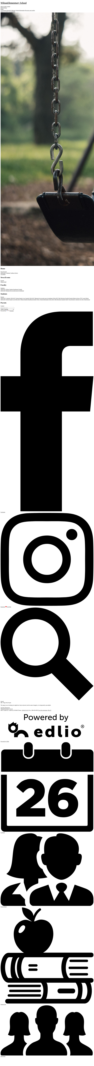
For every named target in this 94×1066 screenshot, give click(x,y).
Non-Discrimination (43, 710)
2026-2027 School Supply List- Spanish (19, 298)
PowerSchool (72, 299)
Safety (66, 299)
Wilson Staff (3, 282)
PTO (81, 298)
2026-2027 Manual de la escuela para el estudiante (12, 290)
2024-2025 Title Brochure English (61, 298)
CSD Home (3, 10)
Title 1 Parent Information (43, 299)
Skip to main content (5, 6)
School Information (20, 10)
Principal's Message (10, 10)
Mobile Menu (4, 7)
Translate (11, 310)
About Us (3, 11)
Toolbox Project (14, 273)
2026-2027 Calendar (5, 273)
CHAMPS (3, 274)
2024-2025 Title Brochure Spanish (57, 299)
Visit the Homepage (5, 707)
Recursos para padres (30, 10)
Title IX (49, 710)
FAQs (6, 11)
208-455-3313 (25, 710)
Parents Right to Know (74, 298)
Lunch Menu (86, 298)
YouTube (9, 606)
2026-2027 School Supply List (8, 299)
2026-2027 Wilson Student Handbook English (11, 289)
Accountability (11, 11)
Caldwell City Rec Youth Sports (82, 299)
